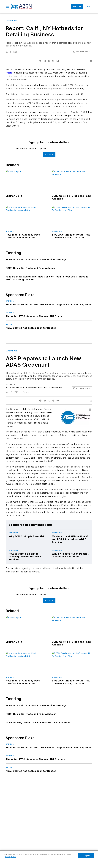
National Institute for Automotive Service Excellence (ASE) (34, 387)
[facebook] (40, 61)
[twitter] (49, 61)
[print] (91, 61)
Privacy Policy (10, 857)
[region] (49, 855)
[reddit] (53, 61)
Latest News (11, 21)
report (9, 72)
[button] (7, 6)
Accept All (86, 856)
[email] (57, 61)
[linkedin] (45, 61)
